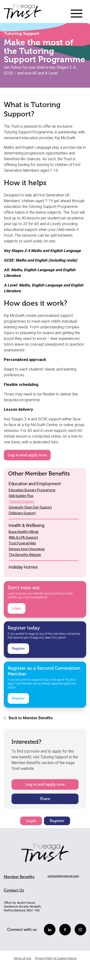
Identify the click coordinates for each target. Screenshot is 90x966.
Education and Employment (35, 483)
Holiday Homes (23, 567)
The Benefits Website (25, 555)
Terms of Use (22, 958)
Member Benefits (19, 877)
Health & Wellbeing (26, 525)
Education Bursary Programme (32, 490)
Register (18, 648)
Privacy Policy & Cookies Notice (56, 958)
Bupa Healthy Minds (24, 532)
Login (16, 608)
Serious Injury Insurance (27, 549)
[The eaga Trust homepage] (23, 13)
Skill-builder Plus (21, 496)
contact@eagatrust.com (63, 876)
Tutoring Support (21, 501)
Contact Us (14, 890)
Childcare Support (22, 513)
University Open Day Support (30, 507)
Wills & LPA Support (23, 537)
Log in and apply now (27, 455)
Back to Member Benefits (31, 718)
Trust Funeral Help (22, 543)
